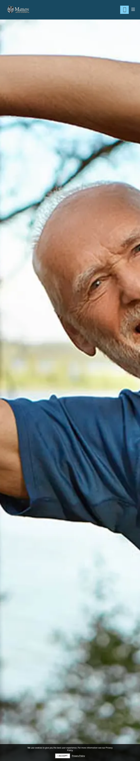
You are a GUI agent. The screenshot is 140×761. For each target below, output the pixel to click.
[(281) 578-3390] (124, 10)
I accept (63, 755)
